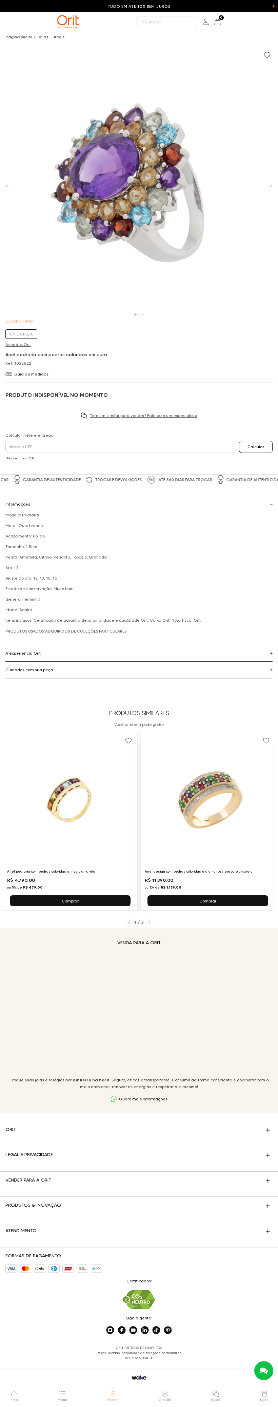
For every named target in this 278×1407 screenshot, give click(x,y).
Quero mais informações (143, 1098)
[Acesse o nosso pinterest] (168, 1330)
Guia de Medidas (31, 374)
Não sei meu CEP (19, 458)
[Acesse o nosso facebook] (122, 1330)
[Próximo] (149, 922)
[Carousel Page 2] (139, 314)
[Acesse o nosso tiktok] (156, 1330)
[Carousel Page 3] (143, 314)
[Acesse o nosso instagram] (110, 1330)
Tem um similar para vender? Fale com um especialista (143, 415)
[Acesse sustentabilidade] (139, 1299)
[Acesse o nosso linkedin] (145, 1330)
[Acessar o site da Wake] (139, 1377)
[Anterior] (129, 922)
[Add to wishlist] (268, 56)
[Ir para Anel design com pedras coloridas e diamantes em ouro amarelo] (208, 821)
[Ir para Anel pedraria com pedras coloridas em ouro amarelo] (70, 821)
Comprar (70, 900)
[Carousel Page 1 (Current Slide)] (135, 314)
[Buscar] (145, 22)
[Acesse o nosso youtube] (133, 1330)
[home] (68, 21)
